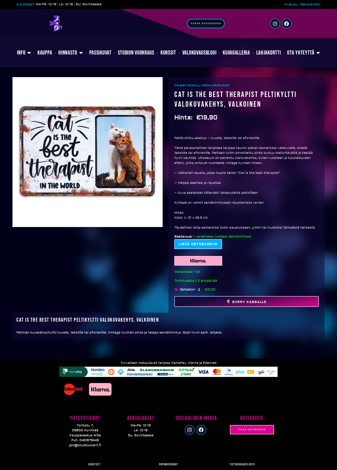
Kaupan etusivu (187, 85)
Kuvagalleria (236, 52)
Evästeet (94, 464)
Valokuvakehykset (215, 85)
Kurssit (168, 52)
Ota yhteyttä (300, 52)
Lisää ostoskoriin (198, 244)
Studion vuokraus (136, 52)
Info (21, 52)
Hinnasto (67, 52)
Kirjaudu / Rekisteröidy (302, 4)
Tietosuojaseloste (242, 464)
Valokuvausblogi (199, 52)
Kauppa (44, 52)
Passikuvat (100, 52)
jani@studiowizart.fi (85, 445)
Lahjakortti (268, 52)
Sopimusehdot (168, 464)
